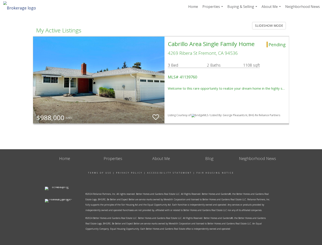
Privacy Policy (129, 172)
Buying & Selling (242, 8)
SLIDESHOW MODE (269, 25)
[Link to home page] (21, 6)
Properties (213, 8)
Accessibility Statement (169, 172)
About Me (272, 8)
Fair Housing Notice (215, 172)
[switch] (155, 117)
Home (193, 6)
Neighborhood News (302, 6)
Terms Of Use (99, 172)
